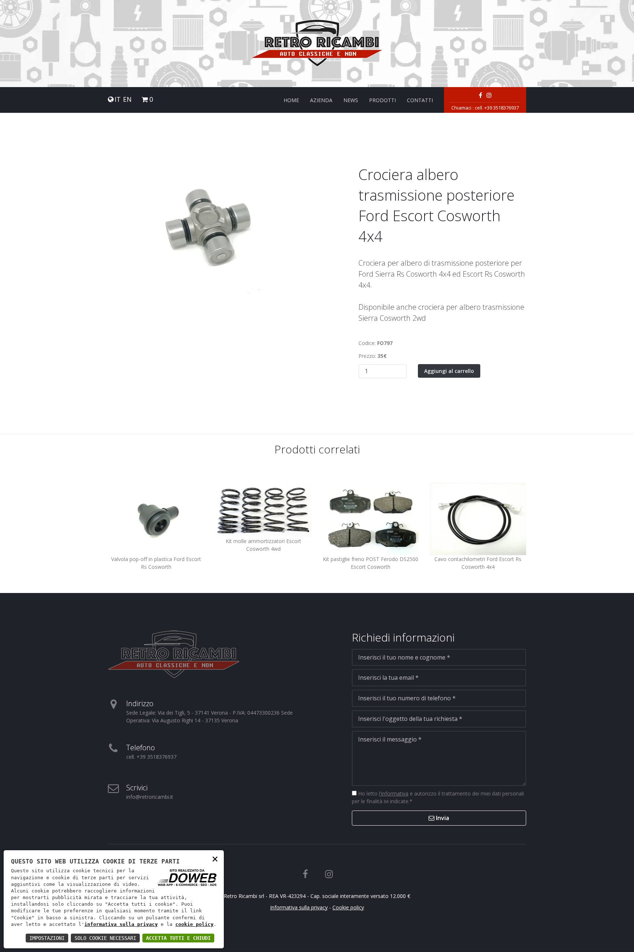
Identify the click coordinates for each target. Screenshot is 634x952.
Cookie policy (348, 907)
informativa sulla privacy (121, 924)
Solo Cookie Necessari (105, 938)
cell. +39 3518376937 (497, 107)
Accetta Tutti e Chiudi (178, 938)
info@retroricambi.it (149, 796)
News (350, 100)
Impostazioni (47, 938)
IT (117, 99)
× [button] (215, 858)
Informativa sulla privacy (299, 907)
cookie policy (194, 924)
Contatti (420, 100)
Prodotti (382, 100)
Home (291, 100)
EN (127, 99)
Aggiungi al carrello (449, 370)
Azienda (321, 100)
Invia (441, 818)
